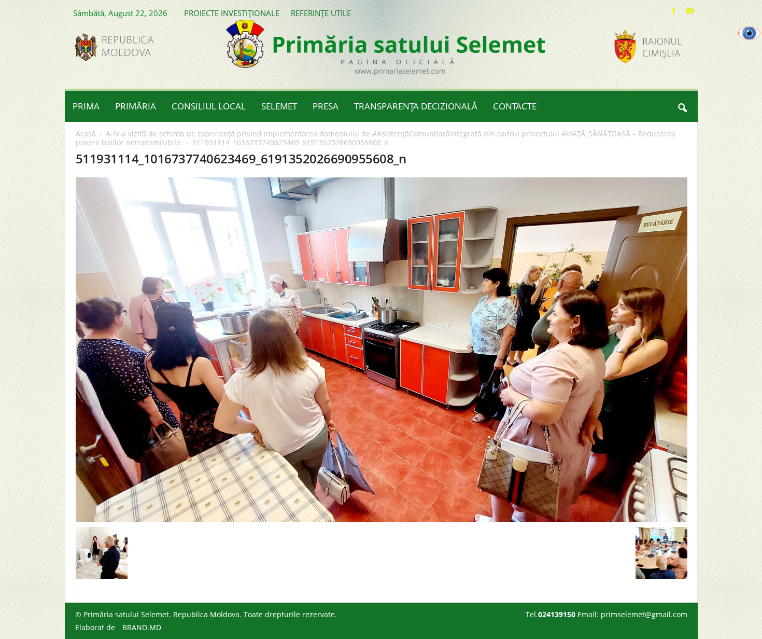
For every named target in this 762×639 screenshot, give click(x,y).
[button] (682, 106)
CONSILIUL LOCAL (209, 106)
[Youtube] (690, 11)
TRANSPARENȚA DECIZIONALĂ (415, 106)
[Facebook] (674, 11)
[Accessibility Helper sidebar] (749, 33)
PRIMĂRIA (135, 106)
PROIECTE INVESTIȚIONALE (231, 13)
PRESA (325, 106)
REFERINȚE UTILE (321, 13)
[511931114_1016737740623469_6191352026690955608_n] (381, 349)
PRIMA (86, 106)
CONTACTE (515, 106)
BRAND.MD (141, 627)
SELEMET (279, 106)
